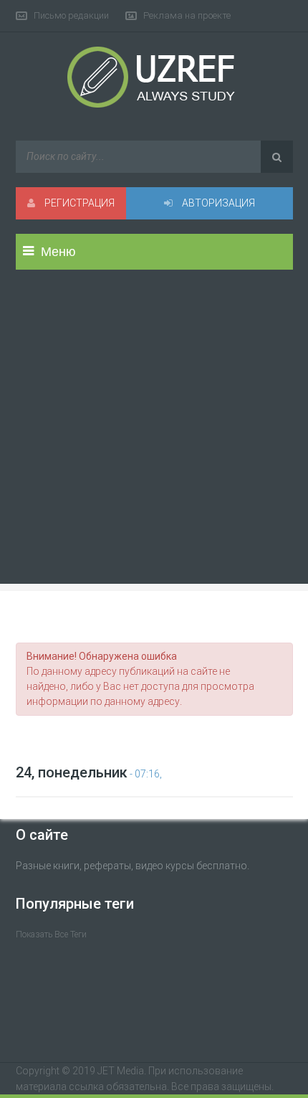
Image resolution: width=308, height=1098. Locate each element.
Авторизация (217, 203)
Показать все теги (51, 934)
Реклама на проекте (187, 15)
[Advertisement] (154, 438)
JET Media (120, 1070)
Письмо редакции (71, 15)
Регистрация (78, 203)
